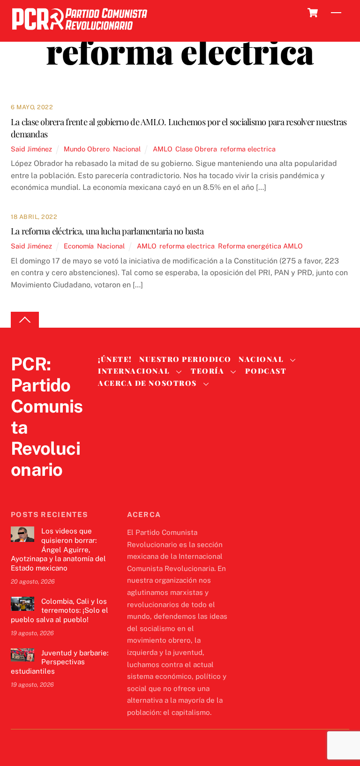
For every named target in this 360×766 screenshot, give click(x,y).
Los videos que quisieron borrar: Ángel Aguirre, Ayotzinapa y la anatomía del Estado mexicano (58, 549)
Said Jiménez (31, 149)
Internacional (134, 370)
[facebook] (42, 489)
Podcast (265, 370)
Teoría (207, 370)
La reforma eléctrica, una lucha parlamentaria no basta (107, 231)
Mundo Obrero (87, 149)
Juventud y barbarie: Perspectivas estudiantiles (59, 662)
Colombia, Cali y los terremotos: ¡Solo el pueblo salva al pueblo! (59, 610)
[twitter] (20, 489)
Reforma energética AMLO (260, 246)
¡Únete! (115, 359)
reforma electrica (248, 149)
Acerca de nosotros (147, 383)
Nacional (127, 149)
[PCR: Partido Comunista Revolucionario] (79, 32)
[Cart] (312, 12)
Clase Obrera (196, 149)
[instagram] (65, 489)
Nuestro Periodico (185, 359)
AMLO (162, 149)
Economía (79, 246)
